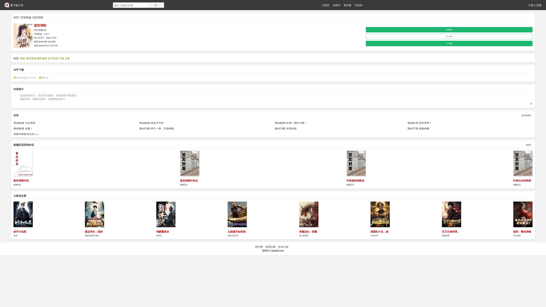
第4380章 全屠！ (23, 128)
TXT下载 (449, 43)
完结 (359, 5)
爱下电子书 (16, 5)
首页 (326, 5)
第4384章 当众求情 (47, 41)
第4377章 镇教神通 (418, 128)
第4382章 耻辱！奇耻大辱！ (291, 123)
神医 (22, 58)
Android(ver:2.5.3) (26, 77)
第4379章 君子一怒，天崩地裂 (156, 128)
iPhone (44, 77)
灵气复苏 (53, 58)
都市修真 (42, 58)
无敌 (67, 58)
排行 (337, 5)
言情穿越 (26, 17)
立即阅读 (449, 30)
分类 (348, 5)
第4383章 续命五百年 (151, 123)
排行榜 (259, 246)
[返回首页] (7, 6)
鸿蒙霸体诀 (162, 231)
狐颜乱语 (42, 29)
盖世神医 (38, 17)
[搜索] (155, 5)
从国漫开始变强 (237, 231)
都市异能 (31, 58)
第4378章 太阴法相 (285, 128)
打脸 (61, 58)
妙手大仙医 (20, 231)
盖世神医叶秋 (21, 180)
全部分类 (270, 246)
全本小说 (283, 246)
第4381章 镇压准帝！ (420, 123)
